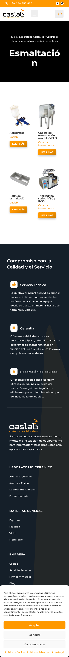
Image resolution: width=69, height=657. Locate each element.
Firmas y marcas (20, 576)
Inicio (13, 36)
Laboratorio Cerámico (31, 36)
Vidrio (13, 533)
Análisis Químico (20, 476)
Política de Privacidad (38, 652)
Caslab (14, 136)
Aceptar (34, 625)
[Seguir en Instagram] (62, 3)
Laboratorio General (22, 489)
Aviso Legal (58, 652)
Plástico (14, 526)
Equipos (14, 520)
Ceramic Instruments (46, 144)
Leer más (18, 143)
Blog (12, 583)
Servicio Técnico (20, 570)
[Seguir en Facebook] (57, 3)
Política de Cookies (15, 652)
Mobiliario (16, 539)
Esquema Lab (18, 496)
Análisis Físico (19, 483)
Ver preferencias (34, 644)
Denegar (34, 634)
